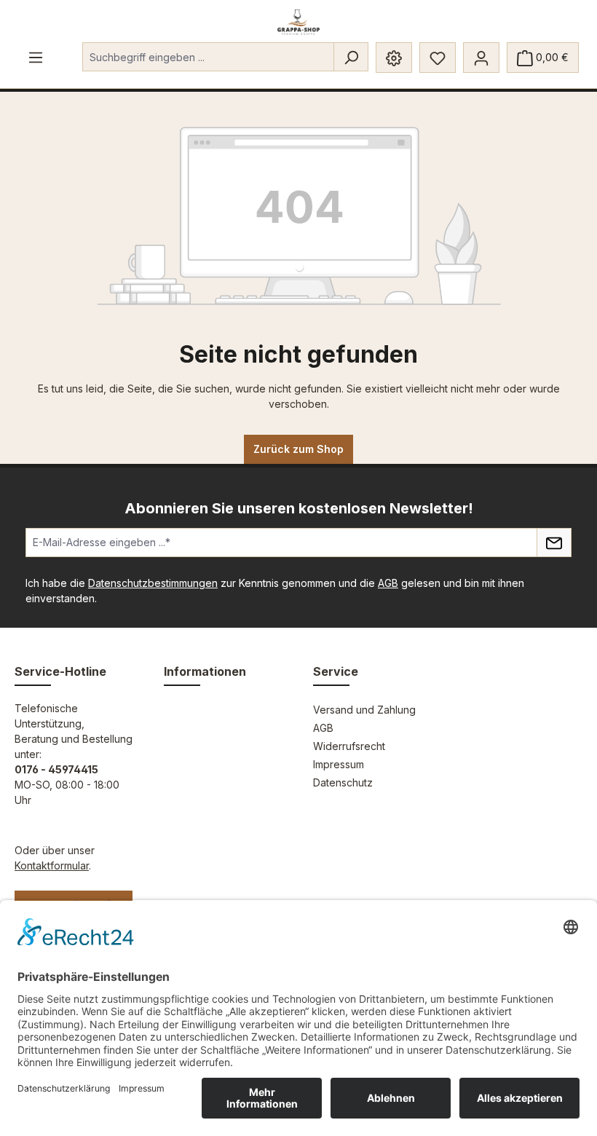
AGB (388, 583)
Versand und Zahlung (364, 709)
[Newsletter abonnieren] (554, 542)
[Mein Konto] (481, 57)
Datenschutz (343, 782)
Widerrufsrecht (349, 746)
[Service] (393, 57)
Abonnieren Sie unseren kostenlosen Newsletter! (298, 508)
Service (335, 671)
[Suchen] (350, 56)
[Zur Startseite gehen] (298, 22)
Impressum (338, 764)
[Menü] (35, 56)
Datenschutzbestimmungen (153, 583)
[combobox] (208, 56)
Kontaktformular (52, 865)
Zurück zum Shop (298, 449)
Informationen (205, 671)
